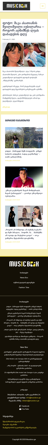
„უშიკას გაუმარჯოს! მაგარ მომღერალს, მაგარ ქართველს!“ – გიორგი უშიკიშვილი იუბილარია (24, 193)
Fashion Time (24, 287)
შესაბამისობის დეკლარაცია (14, 422)
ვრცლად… (7, 107)
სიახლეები (8, 160)
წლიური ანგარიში (10, 425)
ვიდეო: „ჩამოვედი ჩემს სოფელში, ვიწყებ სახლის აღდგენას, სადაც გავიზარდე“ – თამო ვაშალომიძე (23, 154)
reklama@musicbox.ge (30, 401)
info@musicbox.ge (33, 398)
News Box (24, 278)
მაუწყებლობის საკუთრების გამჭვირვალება (20, 428)
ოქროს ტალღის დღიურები (24, 283)
